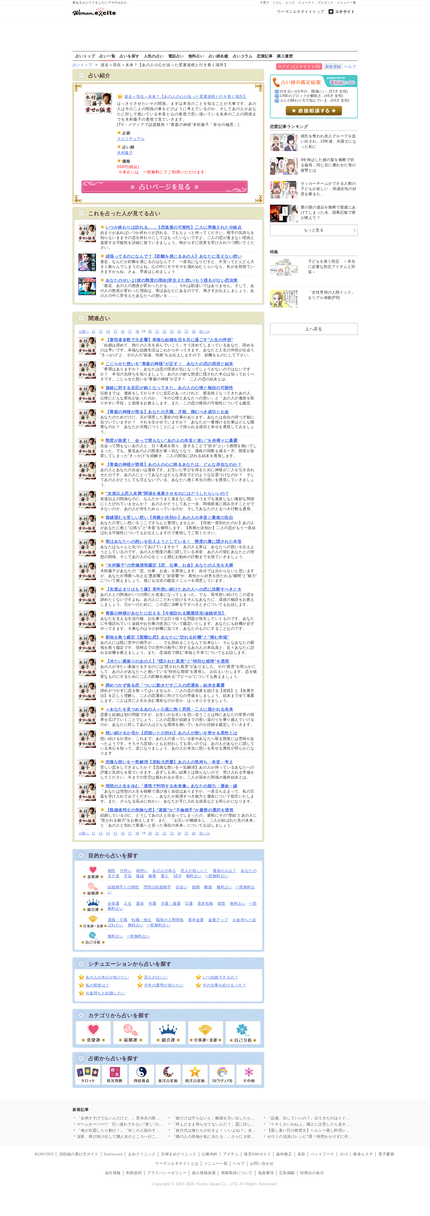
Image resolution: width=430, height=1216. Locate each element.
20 (150, 331)
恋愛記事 (265, 56)
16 (123, 331)
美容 (301, 1154)
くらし (277, 2)
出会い (182, 887)
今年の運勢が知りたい (164, 985)
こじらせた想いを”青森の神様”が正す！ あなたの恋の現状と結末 (169, 363)
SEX (177, 876)
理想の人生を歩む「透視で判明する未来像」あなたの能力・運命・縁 (172, 786)
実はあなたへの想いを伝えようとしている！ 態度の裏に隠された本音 (174, 541)
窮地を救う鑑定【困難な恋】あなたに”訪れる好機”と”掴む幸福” (167, 637)
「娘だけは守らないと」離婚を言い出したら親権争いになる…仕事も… (235, 1118)
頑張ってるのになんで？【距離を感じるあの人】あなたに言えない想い (174, 256)
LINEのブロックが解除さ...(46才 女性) (311, 96)
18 (137, 331)
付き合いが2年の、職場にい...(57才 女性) (314, 91)
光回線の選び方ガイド (79, 1154)
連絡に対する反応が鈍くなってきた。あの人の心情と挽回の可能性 (169, 387)
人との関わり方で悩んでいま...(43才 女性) (315, 100)
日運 (189, 903)
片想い (126, 870)
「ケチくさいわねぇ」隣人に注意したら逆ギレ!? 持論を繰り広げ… (326, 1124)
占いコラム (243, 56)
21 (157, 331)
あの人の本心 (164, 870)
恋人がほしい (156, 977)
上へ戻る (313, 328)
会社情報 (113, 1173)
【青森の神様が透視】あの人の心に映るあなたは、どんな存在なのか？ (174, 464)
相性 (112, 870)
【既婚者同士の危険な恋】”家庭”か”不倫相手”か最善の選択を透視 (170, 810)
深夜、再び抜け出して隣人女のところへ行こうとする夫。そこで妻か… (140, 1136)
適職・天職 (118, 920)
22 (164, 331)
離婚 (208, 887)
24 (179, 331)
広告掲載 (287, 1173)
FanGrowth (113, 1154)
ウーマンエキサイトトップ (300, 11)
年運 (152, 903)
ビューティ (306, 2)
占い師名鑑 (218, 56)
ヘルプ (350, 66)
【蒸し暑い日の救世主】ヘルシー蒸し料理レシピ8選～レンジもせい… (329, 1130)
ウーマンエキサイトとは (177, 1163)
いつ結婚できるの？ (220, 977)
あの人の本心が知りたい (107, 977)
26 (194, 331)
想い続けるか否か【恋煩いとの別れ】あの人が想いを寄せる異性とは (172, 733)
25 (186, 331)
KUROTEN (44, 1154)
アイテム (231, 1154)
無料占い (196, 56)
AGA (344, 1154)
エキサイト (345, 11)
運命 (140, 903)
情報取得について (237, 1173)
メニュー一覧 (346, 2)
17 (130, 331)
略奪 (152, 876)
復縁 (140, 876)
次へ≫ (204, 331)
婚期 (196, 887)
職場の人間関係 (170, 920)
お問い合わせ (262, 1163)
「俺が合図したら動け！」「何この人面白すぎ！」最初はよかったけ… (140, 1130)
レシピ (290, 2)
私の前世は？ (97, 985)
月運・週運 (171, 903)
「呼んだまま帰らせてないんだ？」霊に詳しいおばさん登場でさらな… (235, 1124)
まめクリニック (142, 1154)
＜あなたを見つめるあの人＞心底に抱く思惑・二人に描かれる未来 (169, 709)
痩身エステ (363, 1154)
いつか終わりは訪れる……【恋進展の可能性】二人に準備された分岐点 (174, 227)
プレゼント (326, 2)
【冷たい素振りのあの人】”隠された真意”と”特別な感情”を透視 (167, 661)
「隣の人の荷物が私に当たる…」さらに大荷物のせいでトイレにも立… (235, 1136)
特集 (274, 251)
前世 (222, 903)
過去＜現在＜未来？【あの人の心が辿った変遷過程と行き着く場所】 (185, 96)
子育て (264, 2)
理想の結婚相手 (157, 887)
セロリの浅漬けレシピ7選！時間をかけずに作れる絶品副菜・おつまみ (329, 1136)
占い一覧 (107, 56)
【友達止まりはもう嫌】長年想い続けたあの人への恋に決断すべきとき (174, 589)
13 (101, 331)
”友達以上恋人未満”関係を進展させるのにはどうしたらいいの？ (167, 493)
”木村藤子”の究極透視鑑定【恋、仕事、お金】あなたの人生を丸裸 (169, 565)
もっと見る (314, 230)
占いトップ (85, 56)
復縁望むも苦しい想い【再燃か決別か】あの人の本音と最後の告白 (169, 517)
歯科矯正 (284, 1154)
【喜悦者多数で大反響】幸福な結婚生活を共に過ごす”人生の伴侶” (169, 339)
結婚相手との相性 (123, 887)
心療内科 (210, 1154)
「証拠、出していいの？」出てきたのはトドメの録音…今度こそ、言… (330, 1118)
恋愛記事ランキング (289, 126)
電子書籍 (386, 1154)
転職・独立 (142, 920)
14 (108, 331)
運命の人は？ (224, 870)
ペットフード (322, 1154)
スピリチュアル (131, 138)
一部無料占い (216, 876)
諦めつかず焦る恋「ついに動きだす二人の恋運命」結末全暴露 (165, 685)
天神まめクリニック (179, 1154)
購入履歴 (285, 56)
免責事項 (266, 1173)
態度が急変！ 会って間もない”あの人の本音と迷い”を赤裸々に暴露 (172, 440)
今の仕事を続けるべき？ (224, 985)
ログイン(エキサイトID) (299, 66)
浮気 (128, 876)
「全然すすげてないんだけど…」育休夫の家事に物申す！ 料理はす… (139, 1118)
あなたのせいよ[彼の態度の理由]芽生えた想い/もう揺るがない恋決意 (172, 280)
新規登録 (333, 66)
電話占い (176, 56)
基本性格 (205, 903)
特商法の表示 (312, 1173)
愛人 (165, 876)
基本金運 (196, 920)
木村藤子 (125, 152)
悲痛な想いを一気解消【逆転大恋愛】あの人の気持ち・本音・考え (169, 762)
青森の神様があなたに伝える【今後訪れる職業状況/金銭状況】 (166, 613)
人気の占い (154, 56)
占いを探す (130, 56)
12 (93, 331)
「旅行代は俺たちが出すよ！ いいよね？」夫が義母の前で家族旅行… (234, 1130)
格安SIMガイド (257, 1154)
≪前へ (83, 331)
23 (172, 331)
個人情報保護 (204, 1173)
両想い (142, 870)
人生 (128, 903)
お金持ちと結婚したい (105, 993)
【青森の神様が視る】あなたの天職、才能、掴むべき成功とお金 (167, 411)
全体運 (114, 903)
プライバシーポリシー (167, 1173)
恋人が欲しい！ (194, 870)
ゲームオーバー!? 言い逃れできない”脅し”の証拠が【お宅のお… (136, 1124)
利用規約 (134, 1173)
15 (115, 331)
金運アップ (218, 920)
